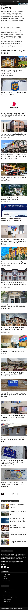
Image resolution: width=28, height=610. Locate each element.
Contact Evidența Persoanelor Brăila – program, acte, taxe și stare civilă (13, 373)
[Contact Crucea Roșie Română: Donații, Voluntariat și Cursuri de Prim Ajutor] (14, 126)
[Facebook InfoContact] (5, 567)
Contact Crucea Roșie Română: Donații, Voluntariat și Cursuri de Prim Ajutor (13, 135)
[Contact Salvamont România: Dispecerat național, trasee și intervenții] (14, 169)
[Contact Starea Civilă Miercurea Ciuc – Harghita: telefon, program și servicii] (5, 513)
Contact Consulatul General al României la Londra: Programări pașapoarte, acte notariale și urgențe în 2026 (13, 156)
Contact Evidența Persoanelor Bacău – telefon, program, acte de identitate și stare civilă (13, 484)
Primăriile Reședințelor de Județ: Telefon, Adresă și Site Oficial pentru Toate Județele (12, 71)
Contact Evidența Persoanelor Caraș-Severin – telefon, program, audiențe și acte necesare (13, 306)
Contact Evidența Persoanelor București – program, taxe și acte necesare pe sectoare (13, 351)
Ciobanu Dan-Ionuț (4, 75)
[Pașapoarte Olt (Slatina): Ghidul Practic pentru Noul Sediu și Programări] (5, 506)
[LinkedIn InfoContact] (2, 567)
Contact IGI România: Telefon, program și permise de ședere (13, 93)
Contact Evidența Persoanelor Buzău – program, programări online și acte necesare (13, 329)
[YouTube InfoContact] (8, 567)
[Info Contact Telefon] (23, 4)
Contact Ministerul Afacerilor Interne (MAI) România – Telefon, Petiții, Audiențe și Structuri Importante (18, 520)
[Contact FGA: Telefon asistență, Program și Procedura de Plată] (14, 210)
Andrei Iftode (3, 95)
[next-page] (16, 494)
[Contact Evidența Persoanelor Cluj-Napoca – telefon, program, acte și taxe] (14, 253)
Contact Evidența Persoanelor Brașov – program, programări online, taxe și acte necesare (13, 394)
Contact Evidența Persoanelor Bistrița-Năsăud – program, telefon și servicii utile (13, 439)
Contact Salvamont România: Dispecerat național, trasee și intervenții (14, 178)
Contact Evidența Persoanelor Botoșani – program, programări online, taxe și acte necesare (13, 417)
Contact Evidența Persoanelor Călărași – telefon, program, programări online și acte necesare (13, 284)
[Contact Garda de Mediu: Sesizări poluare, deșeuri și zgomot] (14, 190)
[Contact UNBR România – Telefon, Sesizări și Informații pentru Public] (5, 528)
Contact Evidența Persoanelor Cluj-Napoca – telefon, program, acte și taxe (13, 262)
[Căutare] (21, 1)
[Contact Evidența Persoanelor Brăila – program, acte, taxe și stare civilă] (14, 364)
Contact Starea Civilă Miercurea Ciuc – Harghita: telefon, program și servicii (18, 513)
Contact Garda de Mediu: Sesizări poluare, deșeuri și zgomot (11, 198)
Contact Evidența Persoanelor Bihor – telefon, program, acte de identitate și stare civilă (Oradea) (13, 462)
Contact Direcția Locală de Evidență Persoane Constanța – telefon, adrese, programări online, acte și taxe (13, 241)
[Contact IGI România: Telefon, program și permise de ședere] (14, 84)
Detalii (18, 1)
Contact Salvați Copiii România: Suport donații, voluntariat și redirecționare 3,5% (14, 114)
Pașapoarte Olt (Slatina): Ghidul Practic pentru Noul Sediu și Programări (17, 506)
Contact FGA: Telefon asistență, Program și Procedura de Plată (11, 219)
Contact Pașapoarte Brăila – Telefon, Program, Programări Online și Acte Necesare (18, 541)
